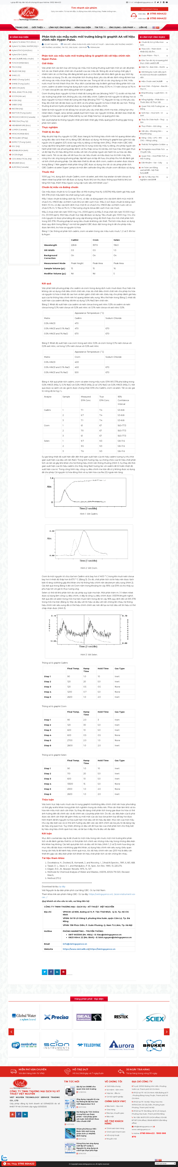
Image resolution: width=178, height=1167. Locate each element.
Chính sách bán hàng (115, 1128)
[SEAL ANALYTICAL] (64, 1017)
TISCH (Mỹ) (16, 67)
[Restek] (97, 1017)
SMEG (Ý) (15, 75)
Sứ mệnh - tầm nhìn (115, 1090)
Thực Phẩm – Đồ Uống (151, 126)
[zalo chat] (4, 1158)
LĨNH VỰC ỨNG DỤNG (60, 27)
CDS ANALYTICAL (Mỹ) (21, 159)
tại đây (62, 886)
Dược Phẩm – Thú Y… (150, 55)
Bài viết (67, 44)
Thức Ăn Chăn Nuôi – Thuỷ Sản (152, 120)
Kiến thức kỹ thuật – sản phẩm (100, 44)
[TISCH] (162, 1045)
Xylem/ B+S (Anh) (19, 54)
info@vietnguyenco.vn (143, 2)
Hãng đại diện (83, 27)
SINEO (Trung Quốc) (20, 79)
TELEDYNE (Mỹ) (18, 71)
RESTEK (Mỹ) (17, 109)
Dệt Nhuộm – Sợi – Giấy (151, 162)
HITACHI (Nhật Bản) (20, 134)
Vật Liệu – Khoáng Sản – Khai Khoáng (151, 132)
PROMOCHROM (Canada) (23, 117)
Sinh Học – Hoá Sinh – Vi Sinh (151, 114)
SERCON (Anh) (18, 88)
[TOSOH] (162, 1017)
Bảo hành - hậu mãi (115, 1106)
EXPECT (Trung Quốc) (21, 142)
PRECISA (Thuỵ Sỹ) (19, 121)
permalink (95, 47)
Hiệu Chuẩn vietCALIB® (151, 81)
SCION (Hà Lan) (18, 96)
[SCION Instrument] (32, 1045)
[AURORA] (97, 1045)
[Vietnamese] (158, 27)
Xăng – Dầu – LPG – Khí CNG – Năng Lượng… (151, 139)
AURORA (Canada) (20, 167)
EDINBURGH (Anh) (19, 150)
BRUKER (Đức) (18, 163)
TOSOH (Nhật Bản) (20, 63)
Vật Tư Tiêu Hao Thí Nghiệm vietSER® (149, 178)
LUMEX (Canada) (19, 129)
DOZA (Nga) (17, 154)
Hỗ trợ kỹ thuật (113, 1135)
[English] (154, 27)
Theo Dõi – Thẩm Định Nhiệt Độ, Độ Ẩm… (150, 50)
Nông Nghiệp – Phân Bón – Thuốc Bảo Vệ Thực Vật (152, 100)
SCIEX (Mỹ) (16, 100)
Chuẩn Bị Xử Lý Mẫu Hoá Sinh (151, 43)
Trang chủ (21, 27)
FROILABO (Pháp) (19, 138)
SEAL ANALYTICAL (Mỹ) (21, 92)
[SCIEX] (129, 1017)
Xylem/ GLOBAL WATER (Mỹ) (24, 46)
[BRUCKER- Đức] (129, 1045)
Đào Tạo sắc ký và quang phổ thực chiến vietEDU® (154, 61)
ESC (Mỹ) (15, 146)
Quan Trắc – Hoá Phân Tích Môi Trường (152, 157)
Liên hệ (143, 27)
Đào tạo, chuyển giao (115, 1113)
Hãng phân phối (79, 44)
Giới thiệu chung (113, 1086)
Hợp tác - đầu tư (113, 1093)
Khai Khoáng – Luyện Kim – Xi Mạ (153, 94)
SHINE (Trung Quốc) (20, 84)
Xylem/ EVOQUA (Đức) (21, 50)
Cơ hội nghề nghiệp (115, 1097)
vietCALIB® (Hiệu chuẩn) (22, 59)
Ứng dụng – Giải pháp (121, 27)
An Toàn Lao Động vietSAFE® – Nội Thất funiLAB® (149, 170)
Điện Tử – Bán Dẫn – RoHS (153, 67)
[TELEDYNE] (64, 1045)
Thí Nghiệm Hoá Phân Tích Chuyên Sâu (152, 150)
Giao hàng (111, 1109)
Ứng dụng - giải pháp (78, 47)
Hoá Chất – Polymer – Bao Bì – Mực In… (154, 87)
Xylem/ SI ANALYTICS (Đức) (23, 42)
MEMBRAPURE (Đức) (21, 125)
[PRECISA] (32, 1017)
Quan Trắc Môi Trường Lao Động (152, 107)
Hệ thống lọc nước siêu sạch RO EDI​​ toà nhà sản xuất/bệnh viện (153, 74)
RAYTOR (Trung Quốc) (21, 113)
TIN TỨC (99, 27)
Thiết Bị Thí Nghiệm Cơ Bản (153, 144)
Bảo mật (110, 1116)
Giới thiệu (38, 27)
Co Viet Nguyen (51, 44)
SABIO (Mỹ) (16, 104)
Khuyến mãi (112, 1139)
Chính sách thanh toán (116, 1132)
